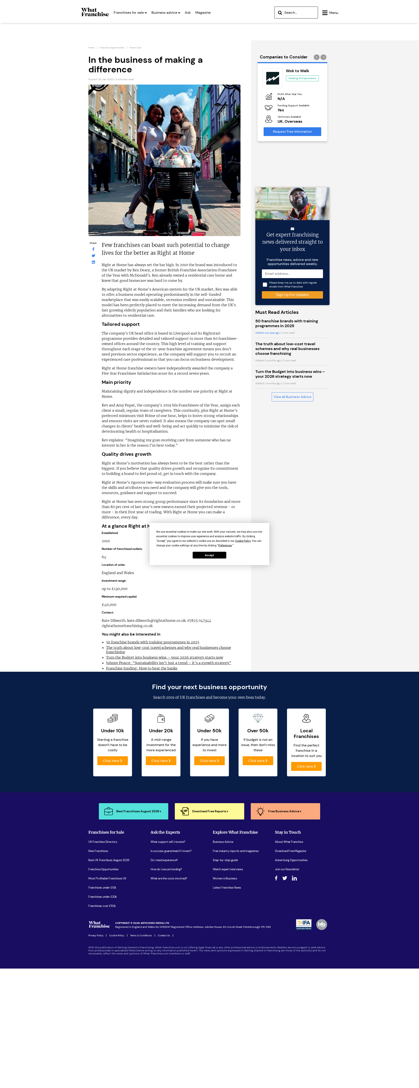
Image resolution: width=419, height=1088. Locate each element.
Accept (209, 555)
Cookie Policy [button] (243, 540)
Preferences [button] (225, 545)
